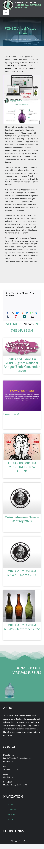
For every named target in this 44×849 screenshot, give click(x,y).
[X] (12, 313)
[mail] (24, 841)
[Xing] (24, 316)
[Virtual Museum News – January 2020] (20, 484)
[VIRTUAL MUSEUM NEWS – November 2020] (19, 592)
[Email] (32, 316)
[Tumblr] (7, 316)
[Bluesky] (17, 313)
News (29, 324)
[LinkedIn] (27, 313)
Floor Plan (11, 809)
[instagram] (16, 841)
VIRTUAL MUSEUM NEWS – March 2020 (22, 573)
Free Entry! (11, 414)
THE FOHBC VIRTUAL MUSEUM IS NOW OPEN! (22, 467)
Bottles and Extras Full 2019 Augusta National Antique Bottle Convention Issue (22, 364)
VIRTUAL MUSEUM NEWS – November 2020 (22, 627)
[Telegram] (36, 313)
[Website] (12, 841)
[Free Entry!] (22, 382)
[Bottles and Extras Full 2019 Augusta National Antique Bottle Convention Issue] (22, 339)
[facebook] (20, 841)
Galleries (11, 814)
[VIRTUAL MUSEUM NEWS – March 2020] (20, 538)
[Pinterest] (16, 316)
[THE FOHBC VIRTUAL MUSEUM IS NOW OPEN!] (22, 435)
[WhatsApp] (31, 313)
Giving (10, 819)
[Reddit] (22, 313)
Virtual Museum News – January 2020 (22, 519)
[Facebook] (7, 313)
